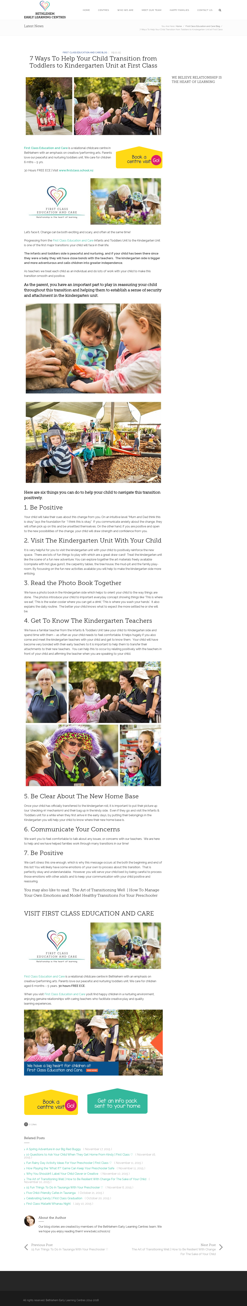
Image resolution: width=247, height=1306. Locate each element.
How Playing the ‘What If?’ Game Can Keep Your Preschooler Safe (70, 1168)
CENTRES (103, 10)
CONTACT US (204, 10)
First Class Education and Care (46, 148)
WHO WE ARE (125, 10)
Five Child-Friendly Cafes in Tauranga (51, 1193)
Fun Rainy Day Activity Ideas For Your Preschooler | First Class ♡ (69, 1163)
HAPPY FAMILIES (179, 10)
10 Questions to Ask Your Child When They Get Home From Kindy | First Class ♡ (80, 1154)
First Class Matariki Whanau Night (48, 1203)
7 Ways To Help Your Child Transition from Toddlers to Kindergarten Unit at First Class (93, 62)
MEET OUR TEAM (151, 10)
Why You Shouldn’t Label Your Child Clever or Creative (62, 1173)
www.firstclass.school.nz (76, 170)
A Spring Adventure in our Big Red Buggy (54, 1149)
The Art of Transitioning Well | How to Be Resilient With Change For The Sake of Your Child (86, 1179)
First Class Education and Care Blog (203, 26)
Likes (33, 1124)
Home (179, 26)
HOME (86, 10)
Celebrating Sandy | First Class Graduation (54, 1198)
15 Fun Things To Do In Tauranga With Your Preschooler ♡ (65, 1187)
